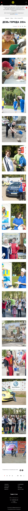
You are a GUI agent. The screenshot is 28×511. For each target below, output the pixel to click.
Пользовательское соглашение (14, 509)
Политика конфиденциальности (14, 507)
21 (17, 475)
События (6, 484)
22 (20, 475)
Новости (6, 489)
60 (22, 26)
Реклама (20, 487)
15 (18, 26)
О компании (20, 484)
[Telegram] (24, 470)
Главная (7, 18)
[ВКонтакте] (20, 470)
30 (20, 26)
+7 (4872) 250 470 (14, 500)
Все (25, 26)
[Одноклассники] (22, 470)
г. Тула (14, 502)
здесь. (16, 14)
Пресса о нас (21, 489)
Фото (11, 18)
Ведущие (6, 487)
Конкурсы (6, 486)
